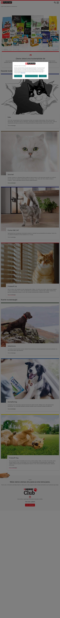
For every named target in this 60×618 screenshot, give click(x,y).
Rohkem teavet (23, 72)
